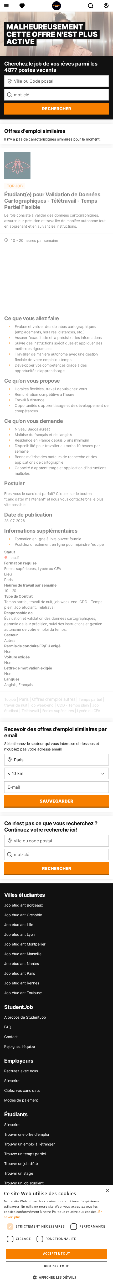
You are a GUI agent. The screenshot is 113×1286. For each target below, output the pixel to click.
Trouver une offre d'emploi (26, 1134)
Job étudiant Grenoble (23, 915)
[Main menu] (6, 6)
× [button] (107, 1191)
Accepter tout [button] (56, 1253)
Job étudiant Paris (19, 973)
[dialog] (56, 1235)
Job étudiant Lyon (19, 934)
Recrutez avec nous (21, 1071)
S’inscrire (11, 1080)
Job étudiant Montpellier (24, 944)
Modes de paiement (21, 1100)
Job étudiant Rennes (21, 983)
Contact (11, 1036)
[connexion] (106, 6)
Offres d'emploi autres (53, 699)
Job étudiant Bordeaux (23, 905)
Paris (24, 699)
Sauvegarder (56, 801)
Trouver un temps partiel (25, 1154)
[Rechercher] (93, 6)
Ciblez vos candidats (22, 1090)
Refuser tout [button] (56, 1266)
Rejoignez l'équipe (19, 1046)
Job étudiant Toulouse (23, 992)
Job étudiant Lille (18, 924)
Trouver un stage (18, 1173)
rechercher (56, 108)
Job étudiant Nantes (21, 963)
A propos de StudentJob (25, 1017)
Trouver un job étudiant (24, 1183)
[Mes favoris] (22, 6)
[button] (56, 1277)
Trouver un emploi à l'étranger (29, 1144)
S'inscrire (11, 1124)
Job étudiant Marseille (23, 954)
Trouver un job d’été (21, 1163)
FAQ (7, 1027)
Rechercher (56, 868)
